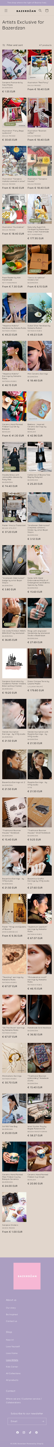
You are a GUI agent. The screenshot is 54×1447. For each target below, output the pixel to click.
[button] (6, 10)
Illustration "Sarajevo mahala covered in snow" (13, 180)
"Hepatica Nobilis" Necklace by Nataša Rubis (14, 327)
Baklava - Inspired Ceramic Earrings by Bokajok (37, 426)
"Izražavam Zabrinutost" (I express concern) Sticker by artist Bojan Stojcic (39, 528)
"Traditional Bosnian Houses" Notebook (11, 831)
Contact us (11, 1321)
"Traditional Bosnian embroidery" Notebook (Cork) (38, 1078)
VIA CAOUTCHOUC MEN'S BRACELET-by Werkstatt (14, 632)
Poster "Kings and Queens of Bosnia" (14, 928)
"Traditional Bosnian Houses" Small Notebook (39, 831)
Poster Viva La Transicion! (14, 525)
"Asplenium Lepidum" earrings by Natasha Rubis (37, 929)
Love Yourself (13, 1346)
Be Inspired (12, 1314)
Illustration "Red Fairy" (38, 82)
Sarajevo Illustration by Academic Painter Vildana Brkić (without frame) (14, 683)
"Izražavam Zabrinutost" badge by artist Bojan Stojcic (13, 580)
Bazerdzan (22, 1444)
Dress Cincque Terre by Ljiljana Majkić (38, 682)
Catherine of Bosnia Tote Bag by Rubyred (39, 476)
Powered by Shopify (35, 1444)
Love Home (12, 1353)
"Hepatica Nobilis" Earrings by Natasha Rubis (11, 376)
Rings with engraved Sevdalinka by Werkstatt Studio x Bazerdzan (39, 633)
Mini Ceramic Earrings (38, 374)
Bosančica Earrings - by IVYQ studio (13, 880)
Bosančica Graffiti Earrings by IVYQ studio (38, 880)
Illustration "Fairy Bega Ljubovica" (13, 132)
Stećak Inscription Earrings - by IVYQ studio (13, 733)
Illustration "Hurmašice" (13, 227)
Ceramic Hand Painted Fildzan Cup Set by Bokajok (12, 426)
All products (12, 1380)
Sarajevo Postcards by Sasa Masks (12, 83)
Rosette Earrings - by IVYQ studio (37, 783)
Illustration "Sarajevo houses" (37, 180)
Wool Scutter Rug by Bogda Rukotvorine (37, 1127)
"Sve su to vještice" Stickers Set (36, 278)
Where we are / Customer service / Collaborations (24, 1401)
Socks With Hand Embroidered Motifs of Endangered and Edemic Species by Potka (39, 581)
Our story (11, 1308)
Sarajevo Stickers (10, 1225)
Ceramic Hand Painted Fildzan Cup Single (38, 1175)
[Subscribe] (43, 1421)
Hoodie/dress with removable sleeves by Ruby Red (12, 477)
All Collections (13, 1373)
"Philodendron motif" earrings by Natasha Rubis (37, 979)
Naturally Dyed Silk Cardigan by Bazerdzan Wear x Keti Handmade (38, 229)
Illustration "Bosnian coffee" (37, 132)
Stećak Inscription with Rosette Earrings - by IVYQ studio (38, 734)
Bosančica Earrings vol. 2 (13, 782)
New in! (10, 1340)
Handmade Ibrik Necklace (39, 1028)
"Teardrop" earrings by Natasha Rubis (12, 978)
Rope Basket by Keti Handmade (11, 278)
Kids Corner (12, 1366)
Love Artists (12, 1360)
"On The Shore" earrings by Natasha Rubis (13, 1029)
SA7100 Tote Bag (9, 1126)
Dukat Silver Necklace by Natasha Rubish (39, 327)
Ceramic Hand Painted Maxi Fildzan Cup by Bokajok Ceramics (12, 1176)
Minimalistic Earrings (12, 1076)
